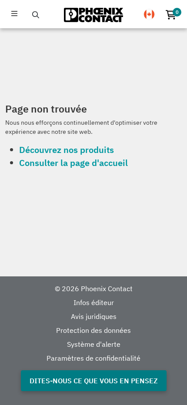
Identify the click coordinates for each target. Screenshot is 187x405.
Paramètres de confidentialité (93, 358)
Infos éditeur (93, 302)
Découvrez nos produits (66, 150)
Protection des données (93, 330)
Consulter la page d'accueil (73, 163)
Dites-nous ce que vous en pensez (94, 380)
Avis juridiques (94, 316)
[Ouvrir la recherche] (35, 14)
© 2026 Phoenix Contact (94, 288)
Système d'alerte (93, 344)
